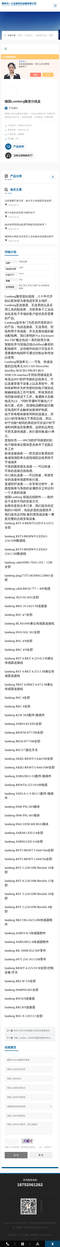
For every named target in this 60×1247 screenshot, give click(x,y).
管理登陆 (35, 1235)
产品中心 (29, 35)
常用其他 (53, 35)
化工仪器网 (24, 1235)
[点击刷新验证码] (27, 1141)
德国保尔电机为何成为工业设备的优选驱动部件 (29, 236)
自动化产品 (41, 35)
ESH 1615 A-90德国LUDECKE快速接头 (32, 1030)
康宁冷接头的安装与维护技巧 (20, 212)
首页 (20, 35)
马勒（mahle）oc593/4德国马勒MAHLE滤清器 (35, 1038)
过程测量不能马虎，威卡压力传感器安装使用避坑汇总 (30, 200)
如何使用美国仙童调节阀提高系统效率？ (26, 224)
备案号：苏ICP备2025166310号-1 (32, 1227)
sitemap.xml (46, 1235)
